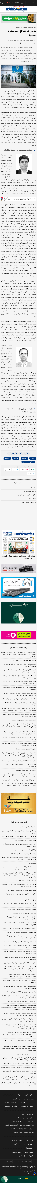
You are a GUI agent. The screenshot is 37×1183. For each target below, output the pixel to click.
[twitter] (20, 453)
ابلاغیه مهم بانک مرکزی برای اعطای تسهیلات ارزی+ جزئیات (19, 963)
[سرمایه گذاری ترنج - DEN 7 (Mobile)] (18, 18)
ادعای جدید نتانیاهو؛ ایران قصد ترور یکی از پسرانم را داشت (19, 761)
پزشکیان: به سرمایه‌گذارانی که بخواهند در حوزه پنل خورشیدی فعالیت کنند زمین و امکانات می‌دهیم (21, 976)
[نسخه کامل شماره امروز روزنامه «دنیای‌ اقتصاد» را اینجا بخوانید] (18, 542)
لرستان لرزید (32, 863)
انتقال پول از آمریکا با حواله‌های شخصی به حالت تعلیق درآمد (20, 905)
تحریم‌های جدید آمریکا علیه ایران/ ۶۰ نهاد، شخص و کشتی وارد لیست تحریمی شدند (19, 677)
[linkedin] (16, 453)
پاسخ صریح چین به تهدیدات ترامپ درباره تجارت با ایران (19, 929)
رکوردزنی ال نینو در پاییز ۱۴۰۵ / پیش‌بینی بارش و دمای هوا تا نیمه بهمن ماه (18, 1084)
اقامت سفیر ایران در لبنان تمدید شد (25, 840)
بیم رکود (33, 488)
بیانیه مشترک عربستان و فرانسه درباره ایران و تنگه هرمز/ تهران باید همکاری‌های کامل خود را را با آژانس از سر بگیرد (19, 775)
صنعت (7, 458)
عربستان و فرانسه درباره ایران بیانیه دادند (24, 660)
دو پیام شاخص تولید (30, 491)
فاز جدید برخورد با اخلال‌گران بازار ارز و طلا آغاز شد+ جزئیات (19, 837)
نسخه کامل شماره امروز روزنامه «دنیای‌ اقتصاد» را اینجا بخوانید (18, 557)
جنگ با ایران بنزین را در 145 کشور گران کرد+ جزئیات (20, 992)
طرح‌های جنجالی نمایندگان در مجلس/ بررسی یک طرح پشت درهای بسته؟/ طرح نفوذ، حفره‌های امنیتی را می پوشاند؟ (18, 1078)
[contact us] (11, 1161)
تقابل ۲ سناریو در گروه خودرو (27, 495)
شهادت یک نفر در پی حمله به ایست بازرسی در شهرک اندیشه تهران (20, 766)
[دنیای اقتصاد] (16, 9)
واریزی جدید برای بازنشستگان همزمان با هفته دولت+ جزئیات (20, 704)
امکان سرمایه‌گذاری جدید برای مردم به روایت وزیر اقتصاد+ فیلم (19, 895)
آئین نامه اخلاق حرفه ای (26, 1156)
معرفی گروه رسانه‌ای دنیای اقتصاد (23, 1099)
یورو (15, 3)
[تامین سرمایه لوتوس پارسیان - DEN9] (18, 612)
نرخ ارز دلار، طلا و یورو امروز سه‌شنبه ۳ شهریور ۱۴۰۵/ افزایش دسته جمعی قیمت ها (20, 918)
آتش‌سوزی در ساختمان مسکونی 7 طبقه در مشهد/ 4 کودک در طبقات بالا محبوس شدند (19, 997)
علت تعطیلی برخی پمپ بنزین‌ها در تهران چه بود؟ (21, 932)
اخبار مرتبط (18, 482)
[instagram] (30, 1161)
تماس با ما (30, 1141)
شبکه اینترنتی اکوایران (11, 1103)
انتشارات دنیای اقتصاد (26, 1115)
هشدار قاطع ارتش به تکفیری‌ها (27, 827)
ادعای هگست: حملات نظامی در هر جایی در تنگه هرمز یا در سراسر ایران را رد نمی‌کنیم (19, 744)
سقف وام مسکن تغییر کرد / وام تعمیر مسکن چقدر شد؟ (19, 699)
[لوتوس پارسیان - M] (18, 1179)
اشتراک (13, 1141)
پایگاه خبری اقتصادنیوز (10, 1106)
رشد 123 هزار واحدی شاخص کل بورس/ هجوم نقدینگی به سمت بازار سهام (19, 845)
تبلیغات (21, 1141)
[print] (9, 453)
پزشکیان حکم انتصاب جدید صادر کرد (25, 850)
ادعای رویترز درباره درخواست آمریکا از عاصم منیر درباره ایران (18, 780)
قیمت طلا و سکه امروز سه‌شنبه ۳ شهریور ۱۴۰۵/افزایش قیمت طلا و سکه (20, 952)
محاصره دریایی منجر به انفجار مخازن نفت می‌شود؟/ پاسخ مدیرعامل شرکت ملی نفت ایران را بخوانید (19, 858)
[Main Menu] (34, 9)
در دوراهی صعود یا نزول (28, 502)
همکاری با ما (14, 1144)
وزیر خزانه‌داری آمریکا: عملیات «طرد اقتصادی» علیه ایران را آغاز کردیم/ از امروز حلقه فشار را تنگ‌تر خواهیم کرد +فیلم (18, 785)
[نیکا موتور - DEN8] (18, 568)
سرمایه (24, 458)
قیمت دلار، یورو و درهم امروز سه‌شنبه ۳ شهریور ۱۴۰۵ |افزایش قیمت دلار (20, 924)
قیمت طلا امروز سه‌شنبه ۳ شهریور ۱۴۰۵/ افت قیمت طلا (20, 942)
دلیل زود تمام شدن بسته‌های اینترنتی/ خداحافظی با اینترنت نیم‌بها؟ (19, 1041)
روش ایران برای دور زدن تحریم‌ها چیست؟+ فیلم (22, 1002)
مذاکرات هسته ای (28, 462)
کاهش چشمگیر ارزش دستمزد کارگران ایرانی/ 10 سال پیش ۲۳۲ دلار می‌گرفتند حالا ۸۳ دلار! (19, 1059)
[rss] (18, 1161)
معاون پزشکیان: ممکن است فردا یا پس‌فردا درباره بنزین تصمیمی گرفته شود (20, 665)
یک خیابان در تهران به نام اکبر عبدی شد (24, 913)
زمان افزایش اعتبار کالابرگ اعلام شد (26, 770)
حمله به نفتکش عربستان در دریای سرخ (25, 1054)
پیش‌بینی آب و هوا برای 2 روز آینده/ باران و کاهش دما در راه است (19, 981)
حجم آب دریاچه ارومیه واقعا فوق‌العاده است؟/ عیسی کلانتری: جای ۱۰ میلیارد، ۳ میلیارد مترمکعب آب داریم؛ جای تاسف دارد (19, 726)
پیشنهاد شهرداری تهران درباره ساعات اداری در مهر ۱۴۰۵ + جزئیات (19, 739)
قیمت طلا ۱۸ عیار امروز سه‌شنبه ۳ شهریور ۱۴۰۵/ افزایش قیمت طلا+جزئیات (20, 947)
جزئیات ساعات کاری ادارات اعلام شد (26, 881)
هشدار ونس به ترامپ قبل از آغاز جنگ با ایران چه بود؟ (20, 1064)
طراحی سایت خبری (28, 1174)
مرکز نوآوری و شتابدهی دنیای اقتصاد (22, 1122)
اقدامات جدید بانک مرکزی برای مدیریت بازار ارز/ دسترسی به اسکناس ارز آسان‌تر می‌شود (19, 885)
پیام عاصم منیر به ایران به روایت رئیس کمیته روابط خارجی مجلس (19, 832)
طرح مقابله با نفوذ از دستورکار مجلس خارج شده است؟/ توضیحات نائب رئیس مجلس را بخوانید (19, 868)
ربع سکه (34, 3)
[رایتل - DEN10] (18, 635)
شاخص (16, 458)
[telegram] (13, 453)
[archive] (7, 1161)
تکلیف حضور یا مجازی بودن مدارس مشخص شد (22, 890)
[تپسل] (2, 198)
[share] (14, 1161)
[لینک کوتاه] (27, 453)
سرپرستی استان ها (27, 1144)
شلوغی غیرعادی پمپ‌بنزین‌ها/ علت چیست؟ (23, 720)
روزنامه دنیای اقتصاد (27, 1103)
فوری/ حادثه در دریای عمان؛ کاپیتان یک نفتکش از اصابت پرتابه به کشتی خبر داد (19, 683)
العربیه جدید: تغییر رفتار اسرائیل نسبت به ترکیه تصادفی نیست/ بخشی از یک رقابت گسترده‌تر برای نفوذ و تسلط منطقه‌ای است (20, 969)
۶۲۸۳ (28, 40)
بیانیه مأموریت (16, 1152)
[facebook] (24, 453)
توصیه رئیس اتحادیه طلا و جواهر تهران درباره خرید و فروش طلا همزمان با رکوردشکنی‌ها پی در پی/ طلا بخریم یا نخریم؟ (18, 710)
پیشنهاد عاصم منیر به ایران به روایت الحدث (23, 854)
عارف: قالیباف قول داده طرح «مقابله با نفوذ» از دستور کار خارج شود (19, 688)
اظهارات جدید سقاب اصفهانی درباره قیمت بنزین (22, 909)
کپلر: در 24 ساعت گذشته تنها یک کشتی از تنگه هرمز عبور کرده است (19, 1072)
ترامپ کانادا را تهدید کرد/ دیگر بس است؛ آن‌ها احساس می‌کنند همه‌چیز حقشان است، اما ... (20, 671)
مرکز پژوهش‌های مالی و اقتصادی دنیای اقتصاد (19, 1125)
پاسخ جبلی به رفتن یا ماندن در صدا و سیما (23, 900)
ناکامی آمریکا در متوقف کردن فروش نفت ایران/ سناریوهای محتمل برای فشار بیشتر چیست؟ (19, 1020)
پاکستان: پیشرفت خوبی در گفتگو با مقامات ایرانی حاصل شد (18, 1067)
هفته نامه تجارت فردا (27, 1106)
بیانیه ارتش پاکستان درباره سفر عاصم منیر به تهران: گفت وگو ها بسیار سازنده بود (19, 715)
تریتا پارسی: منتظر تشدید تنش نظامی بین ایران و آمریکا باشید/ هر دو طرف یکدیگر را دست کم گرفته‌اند (20, 733)
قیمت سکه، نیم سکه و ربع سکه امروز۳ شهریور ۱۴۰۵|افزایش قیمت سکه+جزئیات (20, 937)
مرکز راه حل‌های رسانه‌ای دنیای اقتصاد (22, 1129)
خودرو (32, 458)
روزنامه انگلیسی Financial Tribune (23, 1132)
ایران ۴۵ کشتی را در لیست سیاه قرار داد (24, 749)
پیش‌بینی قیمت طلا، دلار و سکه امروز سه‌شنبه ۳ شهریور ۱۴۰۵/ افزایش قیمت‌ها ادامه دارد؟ (19, 694)
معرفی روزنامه (29, 1152)
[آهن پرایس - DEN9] (18, 587)
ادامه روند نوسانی (31, 499)
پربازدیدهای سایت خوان (18, 647)
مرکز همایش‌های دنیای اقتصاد (24, 1118)
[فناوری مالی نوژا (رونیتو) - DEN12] (18, 803)
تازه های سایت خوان (18, 822)
